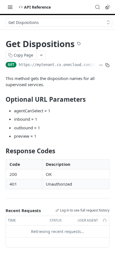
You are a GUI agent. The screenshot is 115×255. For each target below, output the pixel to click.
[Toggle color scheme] (107, 7)
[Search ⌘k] (97, 7)
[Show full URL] (101, 65)
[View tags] (79, 44)
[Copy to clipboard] (107, 65)
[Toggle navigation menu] (10, 7)
